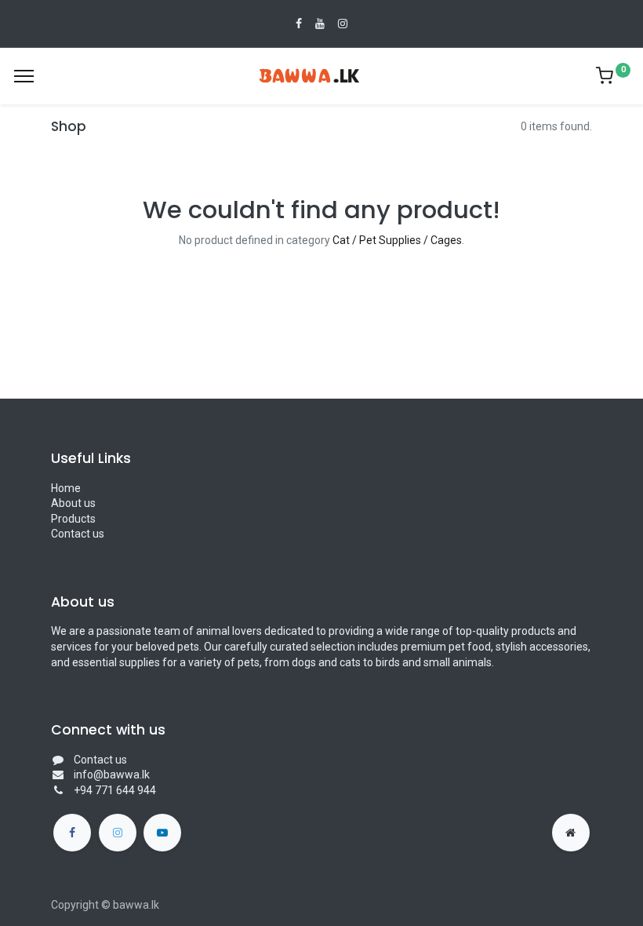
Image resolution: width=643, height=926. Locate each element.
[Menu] (24, 76)
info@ (89, 774)
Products (73, 518)
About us (73, 503)
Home (66, 488)
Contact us (77, 533)
